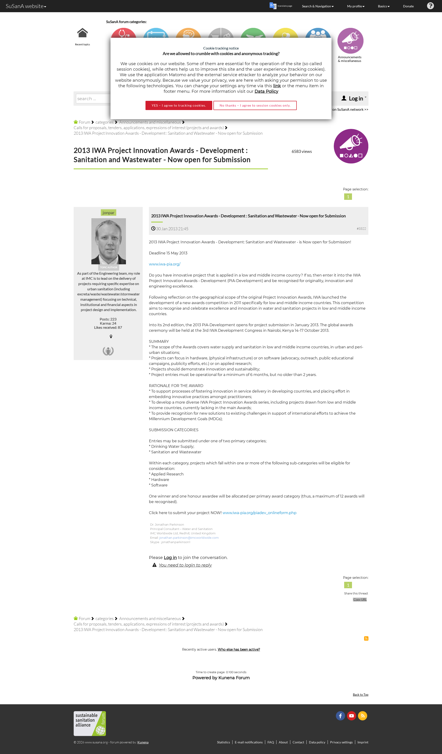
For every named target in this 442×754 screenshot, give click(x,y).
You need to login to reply (185, 565)
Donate (408, 6)
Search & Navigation (316, 6)
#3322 (361, 228)
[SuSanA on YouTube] (352, 715)
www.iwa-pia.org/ (164, 264)
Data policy (317, 742)
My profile (354, 6)
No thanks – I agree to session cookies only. (255, 105)
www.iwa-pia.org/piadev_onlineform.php (260, 513)
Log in (170, 557)
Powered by (204, 677)
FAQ (271, 742)
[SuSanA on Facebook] (341, 715)
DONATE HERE (424, 727)
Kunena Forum (234, 677)
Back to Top (360, 694)
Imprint (363, 742)
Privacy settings (341, 742)
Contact (298, 742)
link (277, 85)
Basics (382, 6)
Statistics (223, 742)
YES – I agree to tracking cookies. (179, 105)
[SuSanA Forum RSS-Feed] (363, 715)
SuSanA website (25, 6)
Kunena (142, 742)
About (283, 742)
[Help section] (430, 6)
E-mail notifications (249, 742)
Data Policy (266, 91)
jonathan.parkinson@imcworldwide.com (189, 537)
